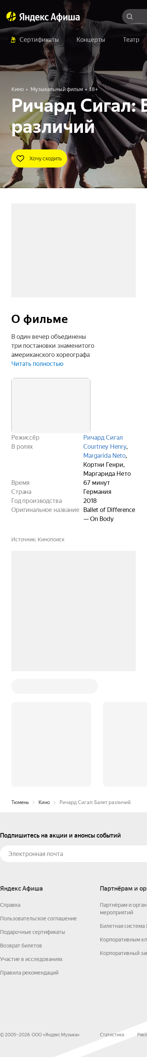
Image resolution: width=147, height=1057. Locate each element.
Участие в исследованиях (31, 959)
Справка (10, 905)
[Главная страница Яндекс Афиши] (11, 16)
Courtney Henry (104, 446)
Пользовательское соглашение (38, 918)
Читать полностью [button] (37, 363)
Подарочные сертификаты (32, 932)
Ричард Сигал (103, 437)
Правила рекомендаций (29, 973)
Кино (44, 802)
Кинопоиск (51, 539)
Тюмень (20, 802)
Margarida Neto (104, 455)
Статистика (112, 1034)
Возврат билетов (21, 946)
